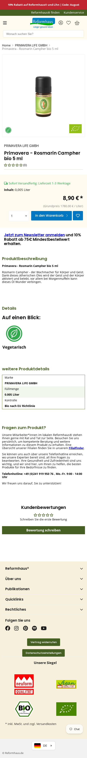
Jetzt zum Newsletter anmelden (34, 235)
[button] (13, 165)
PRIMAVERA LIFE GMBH (31, 45)
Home (6, 45)
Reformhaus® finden (45, 12)
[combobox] (43, 33)
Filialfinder (76, 448)
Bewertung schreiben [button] (43, 530)
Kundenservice (74, 12)
